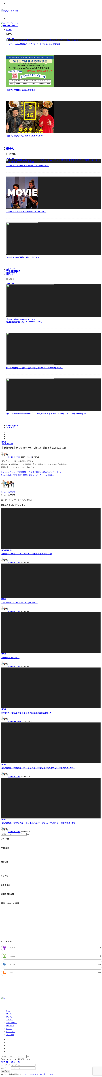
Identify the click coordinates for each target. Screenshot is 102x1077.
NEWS (3, 442)
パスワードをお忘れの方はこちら (39, 1074)
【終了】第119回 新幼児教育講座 (21, 90)
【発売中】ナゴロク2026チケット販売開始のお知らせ (26, 553)
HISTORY (10, 1026)
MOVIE (10, 149)
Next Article (6, 475)
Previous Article (8, 472)
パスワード (5, 1068)
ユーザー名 (5, 1065)
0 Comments (7, 444)
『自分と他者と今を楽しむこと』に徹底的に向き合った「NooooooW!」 (24, 320)
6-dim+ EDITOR (14, 721)
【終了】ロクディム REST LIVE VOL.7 (24, 136)
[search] (28, 834)
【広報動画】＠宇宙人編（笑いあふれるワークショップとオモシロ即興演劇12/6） (39, 823)
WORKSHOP (11, 1023)
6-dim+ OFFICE (14, 457)
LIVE (9, 29)
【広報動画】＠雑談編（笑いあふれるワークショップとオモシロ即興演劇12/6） (38, 768)
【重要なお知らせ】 (10, 657)
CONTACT (10, 1032)
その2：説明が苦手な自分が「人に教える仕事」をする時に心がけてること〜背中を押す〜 (46, 413)
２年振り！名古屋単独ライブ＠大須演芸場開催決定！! (26, 713)
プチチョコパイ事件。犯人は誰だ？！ (23, 257)
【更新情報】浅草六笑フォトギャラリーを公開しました (35, 475)
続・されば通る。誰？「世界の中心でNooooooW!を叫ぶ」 (34, 367)
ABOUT (9, 1020)
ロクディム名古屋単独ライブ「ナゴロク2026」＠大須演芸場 (33, 44)
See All (11, 38)
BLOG (9, 275)
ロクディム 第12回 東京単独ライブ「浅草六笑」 (27, 165)
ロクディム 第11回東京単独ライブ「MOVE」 (26, 211)
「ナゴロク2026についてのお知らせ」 (19, 602)
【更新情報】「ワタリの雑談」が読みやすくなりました (39, 472)
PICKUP (9, 550)
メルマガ (10, 427)
